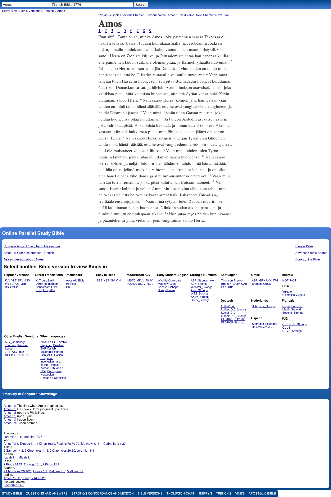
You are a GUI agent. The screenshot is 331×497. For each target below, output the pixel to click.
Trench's (223, 493)
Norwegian (47, 374)
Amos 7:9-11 (12, 478)
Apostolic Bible (262, 493)
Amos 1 (173, 15)
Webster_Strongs (201, 287)
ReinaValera (259, 327)
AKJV (16, 283)
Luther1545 (228, 306)
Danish (51, 348)
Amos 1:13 (11, 423)
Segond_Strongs (292, 312)
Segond (296, 309)
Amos (61, 10)
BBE (99, 280)
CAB (244, 283)
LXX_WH (272, 280)
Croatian (58, 345)
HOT (285, 280)
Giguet (286, 306)
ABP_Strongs (199, 280)
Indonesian (47, 361)
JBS (271, 327)
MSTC (131, 280)
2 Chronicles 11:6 (36, 450)
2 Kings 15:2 (51, 464)
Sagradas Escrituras (264, 323)
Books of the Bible (307, 259)
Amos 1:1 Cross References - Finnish (29, 252)
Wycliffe (162, 280)
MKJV (140, 280)
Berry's (205, 493)
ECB (39, 290)
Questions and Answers (47, 493)
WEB (8, 283)
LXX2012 (227, 287)
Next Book (222, 15)
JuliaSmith (48, 280)
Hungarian (46, 358)
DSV (255, 306)
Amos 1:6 (10, 412)
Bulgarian (46, 345)
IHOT (69, 287)
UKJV (141, 283)
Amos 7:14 (11, 443)
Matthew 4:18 (90, 443)
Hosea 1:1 (40, 471)
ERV (20, 280)
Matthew (163, 283)
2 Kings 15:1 (32, 464)
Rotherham (51, 283)
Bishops (173, 287)
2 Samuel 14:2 (13, 450)
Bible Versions (30, 10)
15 (166, 213)
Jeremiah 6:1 (85, 450)
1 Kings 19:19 (45, 443)
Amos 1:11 (11, 419)
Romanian (46, 377)
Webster (22, 345)
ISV (112, 280)
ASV (27, 280)
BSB (8, 287)
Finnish (49, 10)
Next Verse (186, 15)
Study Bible (10, 10)
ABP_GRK (258, 280)
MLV (52, 290)
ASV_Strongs (199, 290)
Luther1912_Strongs (233, 316)
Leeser (9, 348)
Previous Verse (155, 15)
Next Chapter (205, 15)
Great (173, 283)
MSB (15, 287)
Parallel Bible (304, 246)
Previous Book (109, 15)
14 (143, 200)
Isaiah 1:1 (10, 457)
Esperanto (46, 351)
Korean (44, 368)
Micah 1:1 (25, 457)
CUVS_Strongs (292, 331)
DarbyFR (296, 306)
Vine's (240, 493)
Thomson (227, 280)
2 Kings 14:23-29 (34, 478)
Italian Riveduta (49, 364)
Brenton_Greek (230, 283)
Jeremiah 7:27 (32, 436)
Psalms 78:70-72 (68, 443)
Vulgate (287, 291)
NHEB (9, 355)
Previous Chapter (132, 15)
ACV (45, 290)
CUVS (286, 327)
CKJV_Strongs (200, 300)
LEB (23, 283)
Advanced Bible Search (311, 252)
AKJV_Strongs (200, 296)
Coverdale (174, 280)
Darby (39, 283)
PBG (43, 371)
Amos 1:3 (10, 409)
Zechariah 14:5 (14, 485)
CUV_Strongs (298, 324)
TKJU (150, 283)
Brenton (238, 280)
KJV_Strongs (199, 283)
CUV (285, 324)
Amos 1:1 (10, 405)
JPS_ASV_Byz (14, 351)
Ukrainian (60, 377)
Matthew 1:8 (57, 471)
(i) (112, 36)
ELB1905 (239, 319)
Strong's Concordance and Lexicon (102, 493)
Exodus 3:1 (27, 443)
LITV (54, 287)
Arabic (63, 342)
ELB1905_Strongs (232, 322)
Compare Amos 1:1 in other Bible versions (32, 246)
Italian (58, 361)
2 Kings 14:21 (13, 464)
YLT (13, 280)
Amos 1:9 (10, 416)
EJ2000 (19, 355)
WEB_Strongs (199, 293)
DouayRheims (166, 290)
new (211, 280)
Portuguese (54, 371)
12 (209, 175)
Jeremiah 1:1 (12, 436)
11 (203, 156)
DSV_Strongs (267, 306)
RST (55, 342)
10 (163, 150)
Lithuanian (56, 368)
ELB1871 (227, 319)
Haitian (58, 355)
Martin (286, 309)
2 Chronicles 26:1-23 (18, 471)
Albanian (45, 342)
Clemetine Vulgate (293, 295)
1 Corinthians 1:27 (113, 443)
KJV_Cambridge (15, 342)
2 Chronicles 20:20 (62, 450)
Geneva (162, 287)
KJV (7, 280)
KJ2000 (132, 283)
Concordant (43, 287)
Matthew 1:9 (75, 471)
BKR (43, 348)
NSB (106, 280)
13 (212, 181)
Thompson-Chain (180, 493)
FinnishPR (46, 355)
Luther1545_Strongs (233, 309)
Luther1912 (228, 312)
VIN (118, 280)
